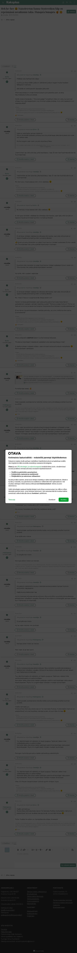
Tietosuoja (11, 499)
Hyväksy (64, 499)
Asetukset (52, 499)
